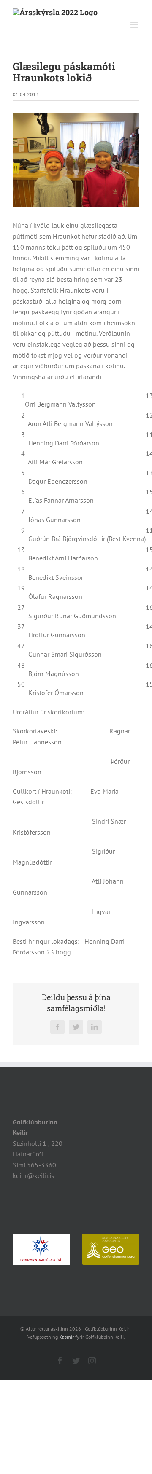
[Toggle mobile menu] (134, 24)
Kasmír (66, 1337)
